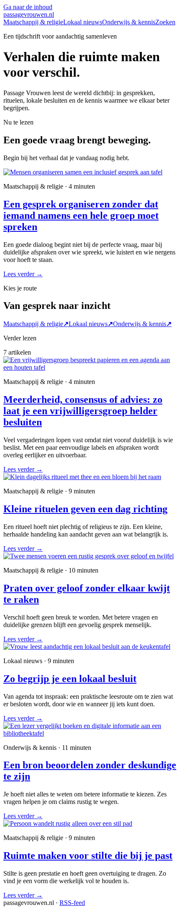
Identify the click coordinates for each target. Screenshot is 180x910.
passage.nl (28, 14)
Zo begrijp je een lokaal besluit (69, 678)
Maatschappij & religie (33, 22)
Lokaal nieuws (82, 22)
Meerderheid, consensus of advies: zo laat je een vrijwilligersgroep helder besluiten (82, 411)
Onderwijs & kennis (128, 22)
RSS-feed (72, 902)
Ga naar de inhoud (27, 6)
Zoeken (165, 22)
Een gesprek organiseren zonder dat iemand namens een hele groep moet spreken (81, 215)
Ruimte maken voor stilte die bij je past (87, 855)
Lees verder (23, 273)
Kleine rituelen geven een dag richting (85, 508)
